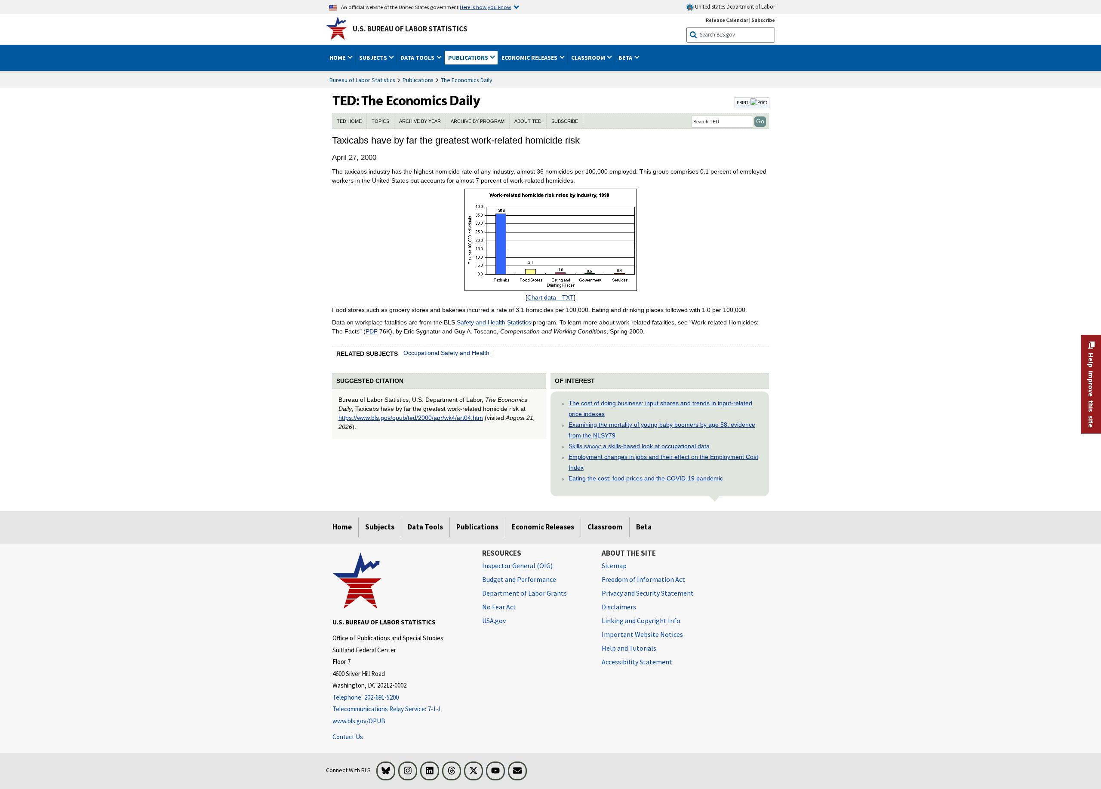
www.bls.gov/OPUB (358, 721)
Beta (644, 527)
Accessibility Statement (637, 662)
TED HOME (349, 121)
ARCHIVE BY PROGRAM (477, 121)
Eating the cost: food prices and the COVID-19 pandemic (646, 478)
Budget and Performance (519, 579)
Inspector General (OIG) (517, 565)
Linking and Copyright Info (641, 620)
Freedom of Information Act (643, 579)
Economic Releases (543, 527)
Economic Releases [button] (530, 57)
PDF (372, 331)
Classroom (605, 527)
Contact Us (347, 737)
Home (342, 527)
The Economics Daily (466, 80)
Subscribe (763, 20)
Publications (418, 80)
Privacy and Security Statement (648, 593)
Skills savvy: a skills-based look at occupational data (639, 446)
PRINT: (743, 102)
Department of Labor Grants (524, 593)
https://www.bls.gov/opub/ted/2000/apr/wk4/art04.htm (410, 417)
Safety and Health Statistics (494, 322)
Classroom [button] (588, 57)
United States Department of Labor (734, 6)
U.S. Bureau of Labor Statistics (410, 29)
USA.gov (494, 620)
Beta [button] (626, 57)
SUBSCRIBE (564, 121)
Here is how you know (485, 6)
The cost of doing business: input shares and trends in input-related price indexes (660, 408)
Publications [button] (468, 57)
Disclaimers (619, 606)
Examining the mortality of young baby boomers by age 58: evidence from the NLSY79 (662, 430)
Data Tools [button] (418, 57)
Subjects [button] (373, 57)
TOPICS (380, 121)
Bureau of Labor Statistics (362, 80)
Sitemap (614, 565)
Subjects (379, 527)
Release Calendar (727, 20)
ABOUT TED (527, 121)
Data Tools (425, 527)
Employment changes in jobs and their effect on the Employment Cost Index (663, 462)
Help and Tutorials (629, 648)
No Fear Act (499, 606)
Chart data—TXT (550, 297)
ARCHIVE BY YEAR (420, 121)
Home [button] (338, 57)
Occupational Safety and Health (446, 352)
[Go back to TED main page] (532, 103)
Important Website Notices (642, 634)
